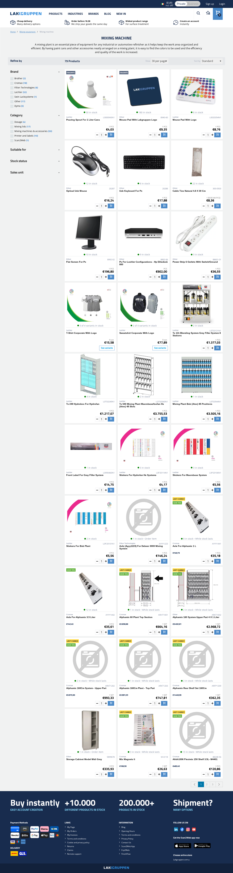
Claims (70, 850)
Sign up (210, 4)
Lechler (20, 92)
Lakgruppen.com (180, 859)
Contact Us (126, 842)
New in (121, 14)
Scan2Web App (128, 846)
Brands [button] (93, 14)
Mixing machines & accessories (33, 131)
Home (13, 31)
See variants (107, 347)
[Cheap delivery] (12, 22)
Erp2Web (125, 850)
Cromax (20, 83)
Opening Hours (128, 831)
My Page (71, 827)
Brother (20, 78)
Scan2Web (21, 140)
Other (19, 101)
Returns (70, 846)
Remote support (74, 854)
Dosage (19, 122)
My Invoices (72, 835)
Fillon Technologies (26, 87)
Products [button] (55, 14)
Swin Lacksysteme (25, 96)
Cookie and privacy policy (78, 842)
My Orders (72, 831)
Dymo (19, 106)
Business (193, 4)
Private (181, 4)
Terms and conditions (76, 838)
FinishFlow (125, 854)
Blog (107, 14)
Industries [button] (75, 14)
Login (222, 4)
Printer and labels (26, 135)
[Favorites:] (208, 14)
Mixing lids (22, 126)
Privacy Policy (127, 838)
